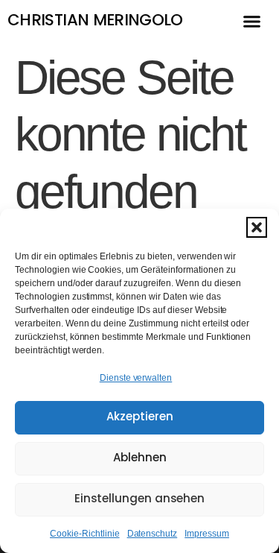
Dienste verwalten (136, 378)
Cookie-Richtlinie (85, 533)
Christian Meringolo (95, 21)
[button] (256, 227)
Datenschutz (152, 533)
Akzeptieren (139, 417)
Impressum (207, 533)
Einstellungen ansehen (139, 499)
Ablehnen (140, 458)
